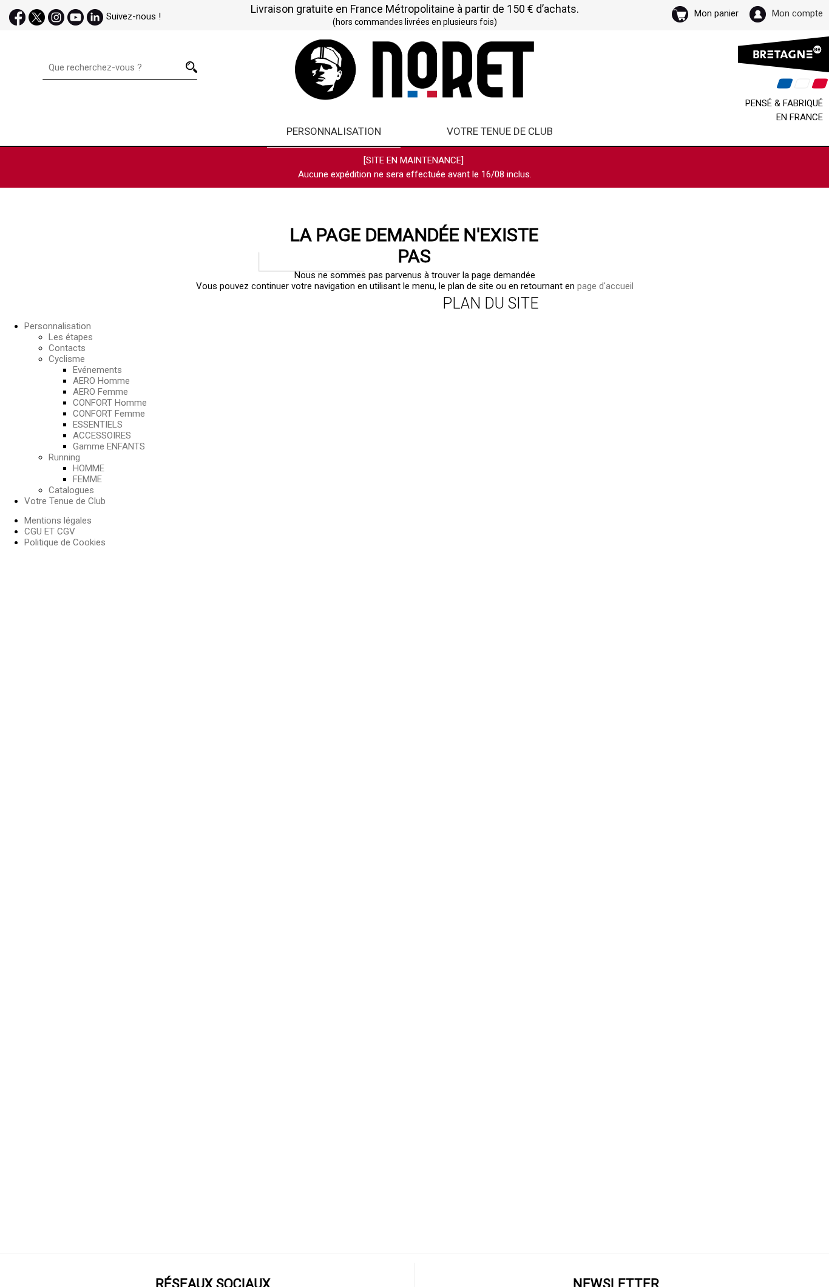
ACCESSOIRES (102, 435)
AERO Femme (100, 391)
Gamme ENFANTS (109, 446)
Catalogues (71, 490)
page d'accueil (605, 286)
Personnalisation (333, 131)
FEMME (87, 479)
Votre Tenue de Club (500, 131)
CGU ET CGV (49, 531)
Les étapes (71, 337)
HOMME (88, 468)
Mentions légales (58, 520)
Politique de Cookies (65, 542)
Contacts (67, 348)
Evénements (97, 369)
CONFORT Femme (109, 413)
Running (64, 457)
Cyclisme (67, 358)
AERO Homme (101, 380)
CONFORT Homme (110, 402)
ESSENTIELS (98, 424)
